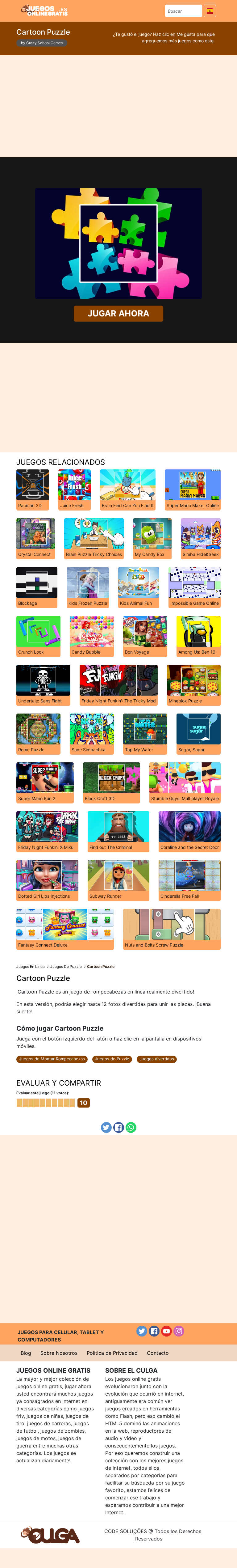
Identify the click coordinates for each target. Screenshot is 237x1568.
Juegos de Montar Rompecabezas (52, 1058)
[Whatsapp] (131, 1127)
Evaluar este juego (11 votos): (42, 1093)
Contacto (158, 1353)
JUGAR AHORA (118, 313)
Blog (26, 1353)
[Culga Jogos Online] (50, 1534)
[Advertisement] (118, 106)
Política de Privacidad (112, 1353)
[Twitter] (106, 1127)
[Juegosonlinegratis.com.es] (44, 9)
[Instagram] (178, 1331)
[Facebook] (118, 1127)
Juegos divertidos (156, 1058)
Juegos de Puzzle (112, 1058)
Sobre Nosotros (58, 1353)
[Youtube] (166, 1331)
